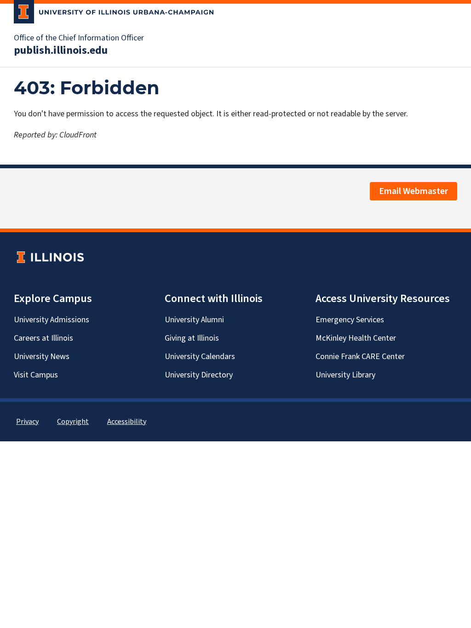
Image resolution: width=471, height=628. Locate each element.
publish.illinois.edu (61, 50)
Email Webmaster (413, 191)
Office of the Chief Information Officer (79, 38)
